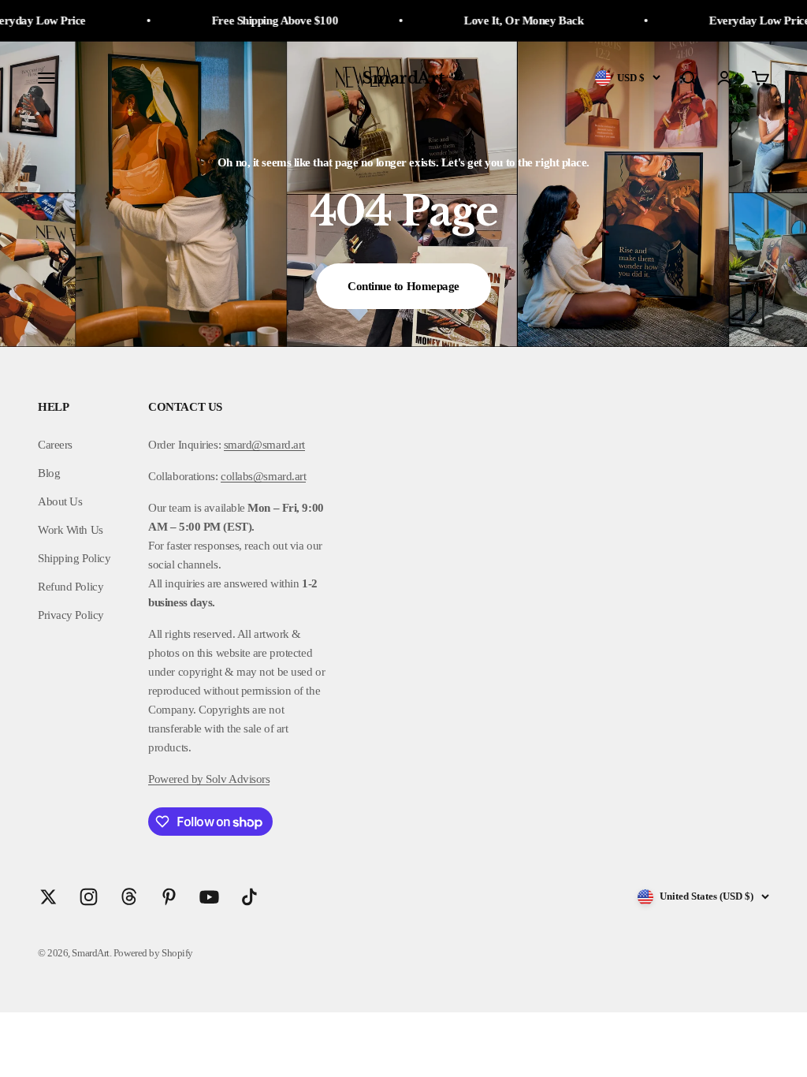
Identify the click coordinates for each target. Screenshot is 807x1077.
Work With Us (70, 530)
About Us (60, 501)
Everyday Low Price (732, 20)
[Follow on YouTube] (209, 896)
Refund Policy (70, 586)
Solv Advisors (236, 779)
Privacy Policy (71, 615)
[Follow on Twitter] (48, 896)
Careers (55, 444)
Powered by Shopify (153, 953)
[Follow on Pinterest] (169, 896)
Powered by (175, 779)
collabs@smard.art (263, 476)
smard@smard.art (264, 444)
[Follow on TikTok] (249, 896)
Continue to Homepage (403, 286)
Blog (49, 473)
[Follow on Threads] (128, 896)
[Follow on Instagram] (88, 896)
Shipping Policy (74, 558)
